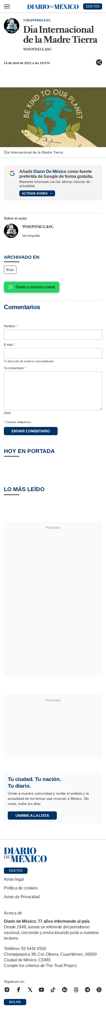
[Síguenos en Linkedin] (64, 990)
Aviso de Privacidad (22, 897)
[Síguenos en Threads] (76, 990)
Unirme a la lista (32, 815)
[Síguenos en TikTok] (53, 990)
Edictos (15, 870)
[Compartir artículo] (99, 62)
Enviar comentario (31, 431)
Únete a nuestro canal (35, 287)
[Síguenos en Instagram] (7, 990)
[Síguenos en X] (30, 990)
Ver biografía (31, 236)
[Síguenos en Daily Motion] (99, 990)
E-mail (9, 345)
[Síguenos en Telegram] (87, 990)
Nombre (11, 326)
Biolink (15, 1002)
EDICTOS (93, 6)
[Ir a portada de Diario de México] (53, 854)
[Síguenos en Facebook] (18, 990)
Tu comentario (15, 368)
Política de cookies (21, 888)
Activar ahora (35, 193)
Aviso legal (14, 879)
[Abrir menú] (7, 6)
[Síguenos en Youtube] (41, 990)
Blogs (10, 270)
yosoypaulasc (37, 20)
